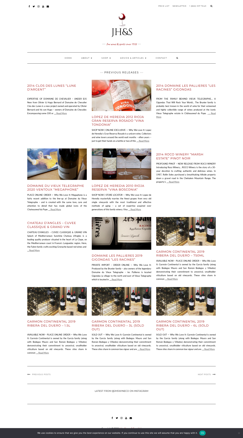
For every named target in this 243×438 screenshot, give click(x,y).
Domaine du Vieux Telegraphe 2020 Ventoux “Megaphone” (55, 187)
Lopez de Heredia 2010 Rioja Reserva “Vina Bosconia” (118, 187)
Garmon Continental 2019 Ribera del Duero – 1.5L (51, 323)
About (85, 58)
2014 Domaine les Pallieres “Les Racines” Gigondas (186, 87)
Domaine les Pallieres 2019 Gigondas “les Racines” (117, 257)
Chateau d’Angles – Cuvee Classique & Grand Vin (51, 225)
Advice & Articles (132, 58)
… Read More (60, 113)
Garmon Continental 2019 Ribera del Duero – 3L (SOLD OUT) (118, 325)
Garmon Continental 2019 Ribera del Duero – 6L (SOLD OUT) (182, 325)
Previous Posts (41, 374)
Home (68, 58)
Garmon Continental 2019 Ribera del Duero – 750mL (180, 253)
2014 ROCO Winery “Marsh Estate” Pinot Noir (179, 156)
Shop (105, 58)
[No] (239, 433)
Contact (161, 58)
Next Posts (204, 374)
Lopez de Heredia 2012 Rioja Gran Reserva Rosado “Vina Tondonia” (118, 121)
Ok (202, 433)
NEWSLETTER (179, 6)
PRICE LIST (163, 6)
